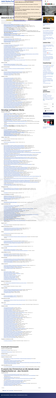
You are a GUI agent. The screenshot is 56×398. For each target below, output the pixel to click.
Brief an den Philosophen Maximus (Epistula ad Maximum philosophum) (14, 147)
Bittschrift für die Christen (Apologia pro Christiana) (11, 116)
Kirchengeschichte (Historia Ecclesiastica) (10, 361)
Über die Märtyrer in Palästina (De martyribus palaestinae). (12, 360)
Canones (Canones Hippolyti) (8, 240)
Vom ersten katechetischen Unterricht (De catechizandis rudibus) (13, 381)
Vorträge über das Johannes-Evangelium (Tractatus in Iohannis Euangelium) (15, 383)
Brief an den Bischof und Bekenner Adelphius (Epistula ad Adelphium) (14, 145)
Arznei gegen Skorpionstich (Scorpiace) (9, 82)
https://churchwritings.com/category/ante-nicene (19, 20)
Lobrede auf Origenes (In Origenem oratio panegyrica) (12, 229)
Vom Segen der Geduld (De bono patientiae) (10, 55)
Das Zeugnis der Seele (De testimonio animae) (11, 93)
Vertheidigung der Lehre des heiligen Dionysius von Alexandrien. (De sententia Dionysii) (17, 181)
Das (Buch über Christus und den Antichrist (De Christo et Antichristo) (14, 241)
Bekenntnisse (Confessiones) (8, 385)
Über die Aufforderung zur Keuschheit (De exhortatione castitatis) (13, 317)
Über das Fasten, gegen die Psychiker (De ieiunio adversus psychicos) (14, 312)
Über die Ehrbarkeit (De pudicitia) (9, 78)
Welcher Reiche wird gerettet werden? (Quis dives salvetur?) (13, 39)
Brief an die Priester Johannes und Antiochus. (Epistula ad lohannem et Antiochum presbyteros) (18, 164)
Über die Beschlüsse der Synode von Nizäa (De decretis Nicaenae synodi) (15, 157)
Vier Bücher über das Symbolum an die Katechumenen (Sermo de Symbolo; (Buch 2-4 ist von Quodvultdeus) (20, 375)
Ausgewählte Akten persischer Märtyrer (9, 277)
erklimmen (42, 14)
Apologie (5, 114)
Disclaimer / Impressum (35, 9)
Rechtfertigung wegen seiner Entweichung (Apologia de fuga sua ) (13, 172)
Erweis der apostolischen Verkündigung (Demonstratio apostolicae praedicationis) (16, 65)
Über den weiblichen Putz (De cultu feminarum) (11, 316)
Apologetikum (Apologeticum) (8, 81)
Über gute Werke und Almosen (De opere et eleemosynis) (12, 57)
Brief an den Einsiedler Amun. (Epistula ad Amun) (11, 160)
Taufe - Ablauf (45, 94)
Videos (44, 25)
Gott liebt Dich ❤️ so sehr (46, 52)
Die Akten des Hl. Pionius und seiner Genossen (11, 279)
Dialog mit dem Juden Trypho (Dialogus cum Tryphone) (12, 30)
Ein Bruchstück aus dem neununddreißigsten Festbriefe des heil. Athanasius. (15, 169)
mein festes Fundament (10, 1)
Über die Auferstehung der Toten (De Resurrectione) (11, 115)
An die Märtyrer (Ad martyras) (8, 79)
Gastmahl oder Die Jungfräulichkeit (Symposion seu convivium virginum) (16, 282)
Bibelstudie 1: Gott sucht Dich (47, 95)
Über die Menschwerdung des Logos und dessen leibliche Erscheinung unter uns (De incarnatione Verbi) (19, 158)
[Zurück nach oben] (54, 396)
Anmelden (48, 113)
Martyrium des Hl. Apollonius (8, 274)
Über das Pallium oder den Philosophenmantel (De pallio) (12, 314)
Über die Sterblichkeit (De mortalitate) (9, 51)
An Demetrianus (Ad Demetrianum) (9, 206)
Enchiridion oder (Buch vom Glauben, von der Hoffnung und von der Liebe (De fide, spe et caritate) (18, 378)
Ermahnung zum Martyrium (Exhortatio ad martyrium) (11, 72)
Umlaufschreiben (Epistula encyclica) (6, 351)
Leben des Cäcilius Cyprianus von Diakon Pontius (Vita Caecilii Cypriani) (14, 59)
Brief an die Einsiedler (7, 149)
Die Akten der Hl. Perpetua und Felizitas (10, 276)
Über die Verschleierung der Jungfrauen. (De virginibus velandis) (13, 101)
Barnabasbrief (6, 129)
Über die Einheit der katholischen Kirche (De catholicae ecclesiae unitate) (14, 210)
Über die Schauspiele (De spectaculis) (9, 91)
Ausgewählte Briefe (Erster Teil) (8, 377)
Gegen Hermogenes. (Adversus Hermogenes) (10, 99)
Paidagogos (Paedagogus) (8, 38)
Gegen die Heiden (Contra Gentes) (9, 170)
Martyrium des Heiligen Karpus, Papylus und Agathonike (12, 273)
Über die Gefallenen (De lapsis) (8, 56)
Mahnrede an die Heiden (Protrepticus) (9, 40)
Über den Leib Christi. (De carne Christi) (10, 107)
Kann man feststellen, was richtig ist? (48, 30)
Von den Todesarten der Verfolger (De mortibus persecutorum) (13, 267)
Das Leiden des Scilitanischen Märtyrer (9, 272)
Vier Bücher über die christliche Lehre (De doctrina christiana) (14, 380)
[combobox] (49, 3)
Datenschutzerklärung (26, 9)
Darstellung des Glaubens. (8, 184)
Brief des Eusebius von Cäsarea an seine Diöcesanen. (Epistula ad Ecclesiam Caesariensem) (17, 358)
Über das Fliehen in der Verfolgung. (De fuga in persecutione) (13, 102)
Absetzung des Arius (4, 350)
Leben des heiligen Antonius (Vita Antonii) (10, 185)
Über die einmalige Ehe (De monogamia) (10, 89)
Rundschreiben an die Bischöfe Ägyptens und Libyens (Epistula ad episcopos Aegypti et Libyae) (18, 154)
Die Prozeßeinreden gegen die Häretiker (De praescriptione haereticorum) (14, 98)
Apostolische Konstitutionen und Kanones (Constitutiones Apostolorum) (14, 68)
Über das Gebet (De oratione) (8, 313)
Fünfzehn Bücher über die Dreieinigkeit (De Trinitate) (11, 374)
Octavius (5, 27)
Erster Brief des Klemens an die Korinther (10, 31)
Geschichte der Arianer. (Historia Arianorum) (10, 171)
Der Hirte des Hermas (7, 34)
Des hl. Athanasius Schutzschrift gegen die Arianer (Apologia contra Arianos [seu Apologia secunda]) (18, 178)
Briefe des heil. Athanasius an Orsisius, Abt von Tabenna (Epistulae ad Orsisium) (15, 167)
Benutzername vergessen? (47, 116)
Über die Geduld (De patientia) (8, 90)
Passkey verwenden (49, 110)
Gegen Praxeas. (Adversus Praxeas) (9, 106)
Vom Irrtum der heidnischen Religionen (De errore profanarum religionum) (14, 123)
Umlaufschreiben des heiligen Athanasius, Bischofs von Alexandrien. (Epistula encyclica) (17, 180)
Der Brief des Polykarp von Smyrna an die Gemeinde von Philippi (14, 25)
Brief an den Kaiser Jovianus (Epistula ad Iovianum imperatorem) (13, 161)
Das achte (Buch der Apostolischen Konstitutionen (11, 260)
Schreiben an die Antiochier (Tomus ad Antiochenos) (11, 173)
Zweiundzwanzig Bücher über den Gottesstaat (10, 384)
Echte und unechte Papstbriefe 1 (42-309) (10, 295)
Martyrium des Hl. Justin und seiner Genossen (10, 275)
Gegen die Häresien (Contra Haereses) (9, 64)
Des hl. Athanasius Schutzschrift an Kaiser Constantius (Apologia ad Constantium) (16, 168)
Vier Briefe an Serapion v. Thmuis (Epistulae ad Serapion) (12, 174)
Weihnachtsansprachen (46, 59)
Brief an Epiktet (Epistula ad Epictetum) (9, 166)
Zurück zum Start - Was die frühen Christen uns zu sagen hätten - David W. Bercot (48, 38)
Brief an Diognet (6, 117)
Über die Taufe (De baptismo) (8, 92)
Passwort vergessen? (46, 115)
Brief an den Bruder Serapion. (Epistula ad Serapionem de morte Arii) (14, 146)
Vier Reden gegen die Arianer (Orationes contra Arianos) (12, 175)
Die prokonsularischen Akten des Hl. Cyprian (10, 278)
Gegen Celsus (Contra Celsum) (8, 73)
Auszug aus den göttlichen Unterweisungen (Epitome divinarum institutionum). (15, 265)
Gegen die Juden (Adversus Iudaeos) (9, 95)
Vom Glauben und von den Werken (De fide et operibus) (12, 382)
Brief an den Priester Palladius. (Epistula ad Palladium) (12, 162)
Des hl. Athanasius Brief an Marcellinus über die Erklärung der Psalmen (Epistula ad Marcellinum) (18, 150)
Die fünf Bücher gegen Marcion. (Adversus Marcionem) (12, 103)
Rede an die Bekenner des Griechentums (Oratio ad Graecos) (13, 118)
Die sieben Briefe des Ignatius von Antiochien (10, 26)
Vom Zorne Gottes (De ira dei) (8, 268)
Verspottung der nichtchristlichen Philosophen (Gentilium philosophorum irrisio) (15, 121)
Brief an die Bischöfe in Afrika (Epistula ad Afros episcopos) (12, 148)
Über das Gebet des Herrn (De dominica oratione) (11, 209)
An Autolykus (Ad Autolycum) (8, 120)
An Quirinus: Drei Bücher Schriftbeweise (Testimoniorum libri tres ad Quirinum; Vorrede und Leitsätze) (19, 208)
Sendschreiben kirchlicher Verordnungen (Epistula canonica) (13, 228)
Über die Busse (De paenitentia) (8, 88)
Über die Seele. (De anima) (8, 100)
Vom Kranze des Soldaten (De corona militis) (10, 96)
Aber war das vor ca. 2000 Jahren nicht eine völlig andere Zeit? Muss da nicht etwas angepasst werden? (48, 32)
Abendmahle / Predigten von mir (46, 24)
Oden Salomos (3, 355)
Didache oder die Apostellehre (8, 24)
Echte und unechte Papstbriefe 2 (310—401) (10, 296)
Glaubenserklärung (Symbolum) (8, 230)
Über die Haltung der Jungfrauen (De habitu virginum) (12, 211)
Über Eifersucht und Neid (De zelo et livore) (10, 52)
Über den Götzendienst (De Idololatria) (9, 315)
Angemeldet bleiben (47, 108)
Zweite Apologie (6, 29)
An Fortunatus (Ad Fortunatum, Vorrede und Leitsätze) (12, 45)
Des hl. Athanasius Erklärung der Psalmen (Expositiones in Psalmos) (14, 151)
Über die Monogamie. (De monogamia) (9, 97)
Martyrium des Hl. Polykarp (8, 271)
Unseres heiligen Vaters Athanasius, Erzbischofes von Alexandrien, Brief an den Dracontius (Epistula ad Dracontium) (21, 182)
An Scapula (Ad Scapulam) (8, 80)
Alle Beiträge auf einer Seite (47, 96)
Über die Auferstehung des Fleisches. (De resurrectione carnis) (13, 104)
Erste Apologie (6, 28)
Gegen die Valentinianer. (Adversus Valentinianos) (11, 105)
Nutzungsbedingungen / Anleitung (20, 10)
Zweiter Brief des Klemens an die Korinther (10, 33)
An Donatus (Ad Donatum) (8, 207)
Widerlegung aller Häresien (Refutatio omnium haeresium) (12, 242)
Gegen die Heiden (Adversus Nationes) (9, 142)
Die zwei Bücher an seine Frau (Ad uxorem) (10, 94)
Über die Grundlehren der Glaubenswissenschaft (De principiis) (13, 71)
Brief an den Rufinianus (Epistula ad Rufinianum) (11, 163)
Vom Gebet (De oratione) (7, 74)
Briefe (5, 58)
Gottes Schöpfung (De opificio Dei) (9, 266)
